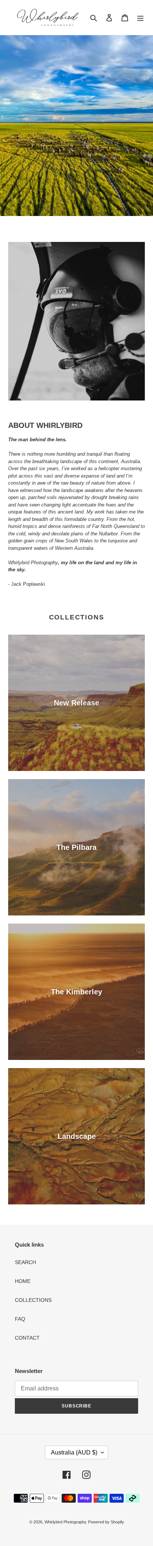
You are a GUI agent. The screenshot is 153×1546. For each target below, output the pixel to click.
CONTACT (27, 1338)
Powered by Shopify (106, 1522)
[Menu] (140, 17)
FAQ (20, 1319)
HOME (22, 1281)
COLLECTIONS (33, 1300)
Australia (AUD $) (74, 1452)
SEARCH (25, 1262)
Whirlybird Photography (66, 1522)
